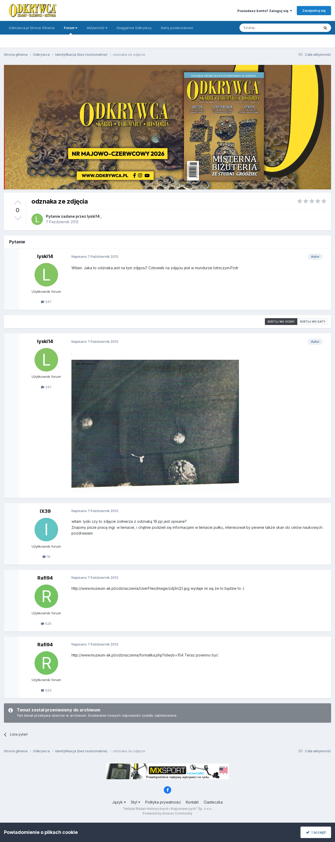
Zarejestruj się (314, 10)
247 (48, 302)
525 (48, 623)
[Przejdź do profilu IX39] (46, 529)
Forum (69, 28)
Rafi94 (45, 578)
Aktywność (96, 28)
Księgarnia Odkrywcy (134, 28)
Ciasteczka (213, 802)
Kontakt (192, 802)
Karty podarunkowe (177, 28)
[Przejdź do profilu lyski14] (37, 219)
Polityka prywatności (163, 802)
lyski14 (93, 216)
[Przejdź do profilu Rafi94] (46, 596)
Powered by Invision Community (167, 813)
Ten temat (304, 28)
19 (48, 556)
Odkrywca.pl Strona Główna (31, 28)
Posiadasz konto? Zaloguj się (263, 11)
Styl (134, 802)
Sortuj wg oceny (281, 321)
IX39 (45, 511)
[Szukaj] (325, 28)
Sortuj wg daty (312, 321)
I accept (318, 832)
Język (118, 802)
